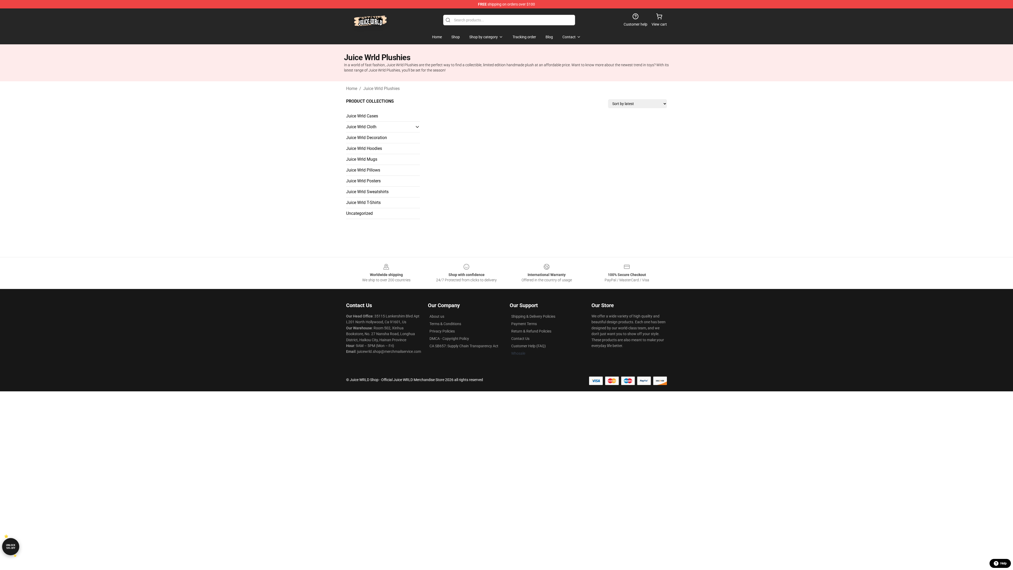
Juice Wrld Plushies (381, 88)
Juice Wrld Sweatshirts (367, 191)
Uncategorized (359, 213)
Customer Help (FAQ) (528, 346)
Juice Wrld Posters (363, 180)
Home (351, 88)
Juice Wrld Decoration (366, 137)
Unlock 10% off (10, 546)
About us (436, 316)
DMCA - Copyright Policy (449, 338)
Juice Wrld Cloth (361, 126)
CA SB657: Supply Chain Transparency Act (463, 346)
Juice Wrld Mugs (361, 159)
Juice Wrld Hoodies (364, 148)
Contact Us (520, 338)
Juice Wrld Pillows (363, 170)
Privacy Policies (442, 331)
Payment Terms (524, 324)
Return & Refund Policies (531, 331)
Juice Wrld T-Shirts (363, 202)
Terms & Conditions (445, 324)
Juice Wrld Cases (362, 115)
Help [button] (1003, 563)
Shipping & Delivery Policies (533, 316)
